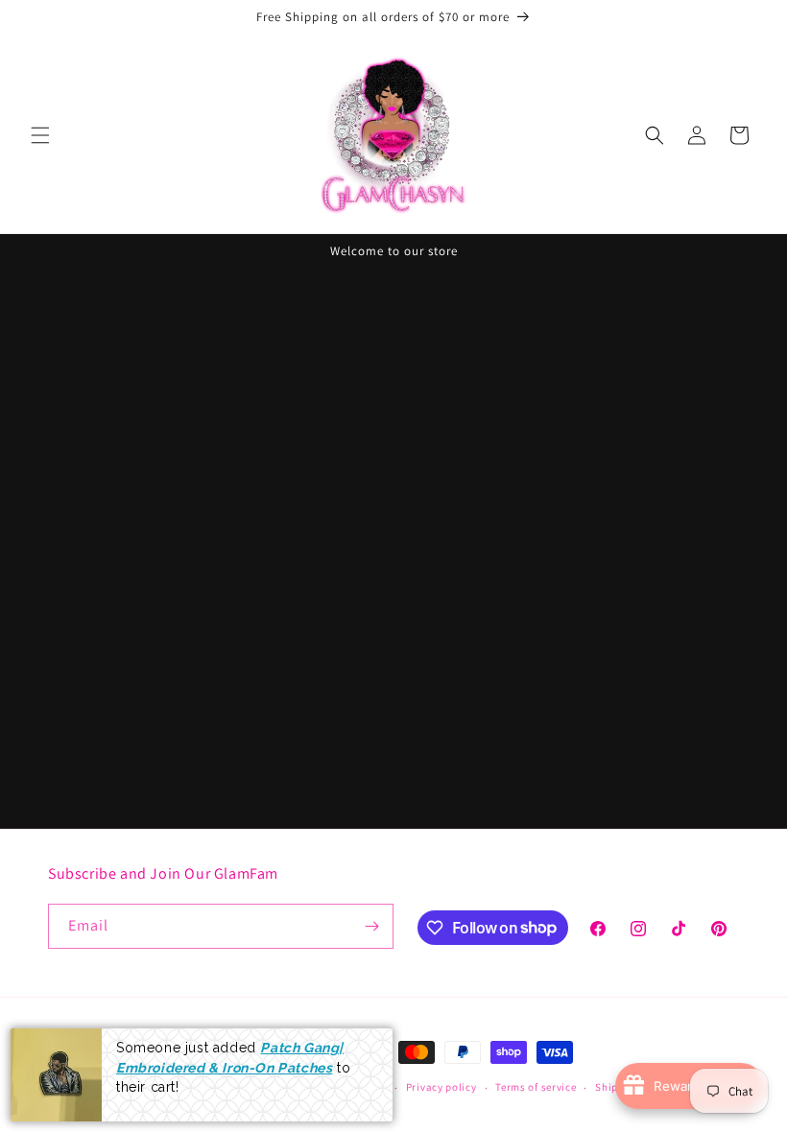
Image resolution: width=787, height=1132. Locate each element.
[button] (40, 135)
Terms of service (535, 1087)
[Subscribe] (371, 926)
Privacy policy (441, 1087)
